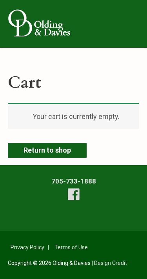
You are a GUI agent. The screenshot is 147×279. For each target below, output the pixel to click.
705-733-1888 (73, 181)
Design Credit (110, 263)
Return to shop (47, 150)
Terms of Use (71, 247)
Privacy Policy (27, 247)
